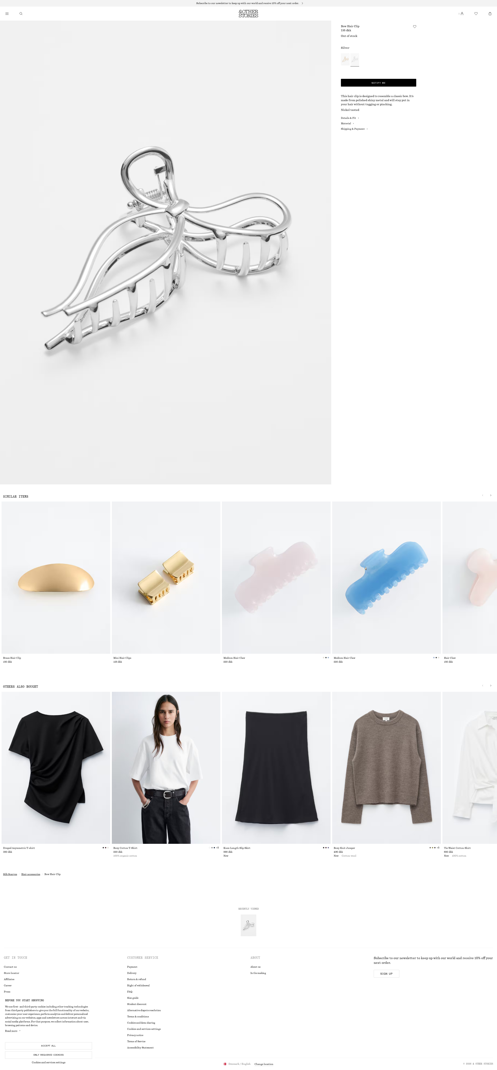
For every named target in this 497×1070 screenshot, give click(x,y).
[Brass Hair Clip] (56, 578)
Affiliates (9, 979)
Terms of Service (136, 1041)
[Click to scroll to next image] (491, 495)
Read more (11, 1031)
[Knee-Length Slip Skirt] (276, 768)
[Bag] (490, 14)
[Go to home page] (248, 14)
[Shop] (7, 14)
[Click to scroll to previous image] (483, 495)
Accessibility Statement (140, 1048)
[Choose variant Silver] (354, 59)
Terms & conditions (138, 1016)
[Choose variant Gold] (345, 59)
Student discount (137, 1004)
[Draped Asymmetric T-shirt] (56, 768)
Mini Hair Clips (122, 658)
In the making (258, 973)
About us (255, 967)
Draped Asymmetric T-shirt (19, 848)
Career (8, 985)
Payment (132, 967)
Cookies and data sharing (141, 1023)
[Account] (462, 14)
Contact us (10, 967)
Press (7, 992)
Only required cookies (48, 1055)
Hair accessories (30, 874)
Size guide (132, 998)
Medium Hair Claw (234, 658)
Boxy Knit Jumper (344, 848)
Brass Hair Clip (12, 658)
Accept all (48, 1046)
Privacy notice (135, 1035)
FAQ (129, 992)
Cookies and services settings (48, 1062)
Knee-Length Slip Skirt (236, 848)
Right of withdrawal (138, 985)
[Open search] (21, 14)
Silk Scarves (10, 874)
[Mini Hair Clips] (166, 578)
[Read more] (248, 3)
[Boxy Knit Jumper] (386, 768)
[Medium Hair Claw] (276, 578)
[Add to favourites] (414, 26)
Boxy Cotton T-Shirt (125, 848)
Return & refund (136, 979)
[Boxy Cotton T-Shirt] (166, 768)
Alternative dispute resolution (144, 1010)
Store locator (11, 973)
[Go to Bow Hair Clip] (248, 925)
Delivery (131, 973)
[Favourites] (476, 14)
